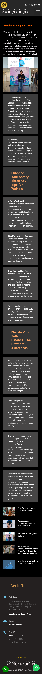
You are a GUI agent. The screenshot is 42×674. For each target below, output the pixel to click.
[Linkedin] (25, 11)
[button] (37, 11)
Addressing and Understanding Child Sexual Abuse (27, 523)
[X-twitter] (21, 663)
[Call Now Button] (5, 669)
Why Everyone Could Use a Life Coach (27, 509)
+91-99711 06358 (16, 635)
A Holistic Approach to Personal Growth (28, 562)
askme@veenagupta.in (18, 624)
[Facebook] (8, 11)
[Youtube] (19, 11)
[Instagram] (3, 11)
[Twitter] (14, 11)
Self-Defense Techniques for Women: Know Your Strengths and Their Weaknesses (28, 550)
